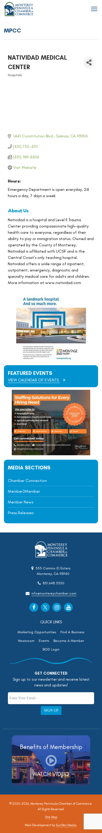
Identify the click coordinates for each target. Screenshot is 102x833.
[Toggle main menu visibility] (94, 8)
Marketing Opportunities (37, 632)
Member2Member (24, 491)
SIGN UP (51, 710)
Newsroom (26, 640)
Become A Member (68, 640)
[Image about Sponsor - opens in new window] (51, 359)
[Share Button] (88, 62)
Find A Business (72, 632)
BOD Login (51, 649)
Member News (20, 501)
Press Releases (20, 512)
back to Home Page (18, 9)
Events (44, 640)
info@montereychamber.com (53, 593)
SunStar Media (66, 825)
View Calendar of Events (34, 379)
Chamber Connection (27, 480)
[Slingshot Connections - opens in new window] (51, 453)
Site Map (51, 817)
